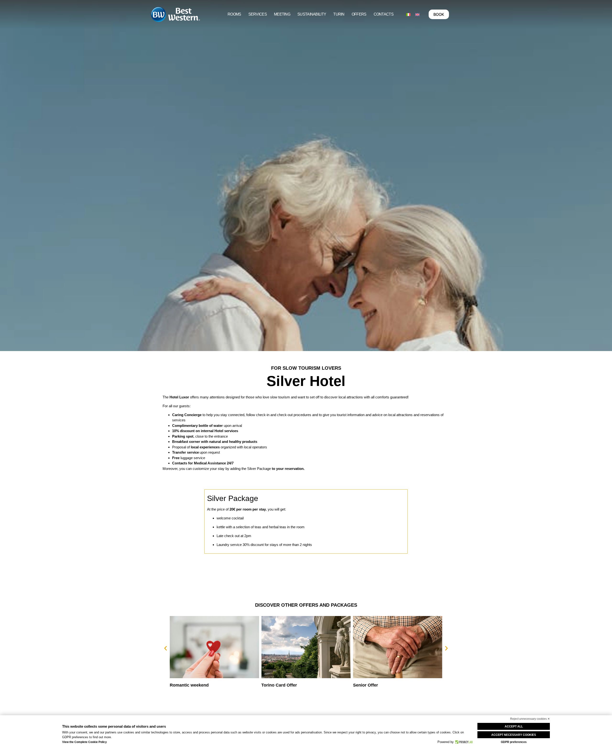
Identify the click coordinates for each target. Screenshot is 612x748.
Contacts (383, 14)
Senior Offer (365, 685)
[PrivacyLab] (463, 742)
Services (257, 14)
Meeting (282, 14)
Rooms (234, 14)
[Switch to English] (417, 14)
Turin (338, 14)
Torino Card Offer (279, 685)
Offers (359, 14)
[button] (166, 648)
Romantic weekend (189, 685)
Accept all (514, 726)
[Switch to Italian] (408, 14)
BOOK (438, 14)
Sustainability (311, 14)
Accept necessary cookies (513, 735)
